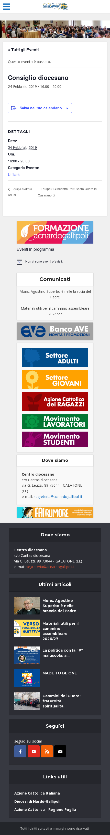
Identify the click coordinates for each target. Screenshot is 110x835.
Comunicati (55, 279)
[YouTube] (34, 751)
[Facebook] (20, 751)
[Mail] (60, 751)
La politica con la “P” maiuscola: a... (62, 653)
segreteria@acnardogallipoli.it (58, 496)
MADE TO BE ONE (59, 673)
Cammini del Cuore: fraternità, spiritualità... (61, 701)
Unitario (14, 174)
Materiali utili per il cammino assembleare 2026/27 (55, 311)
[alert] (55, 261)
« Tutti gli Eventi (23, 50)
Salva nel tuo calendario (41, 107)
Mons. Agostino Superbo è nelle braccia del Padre (55, 294)
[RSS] (47, 751)
